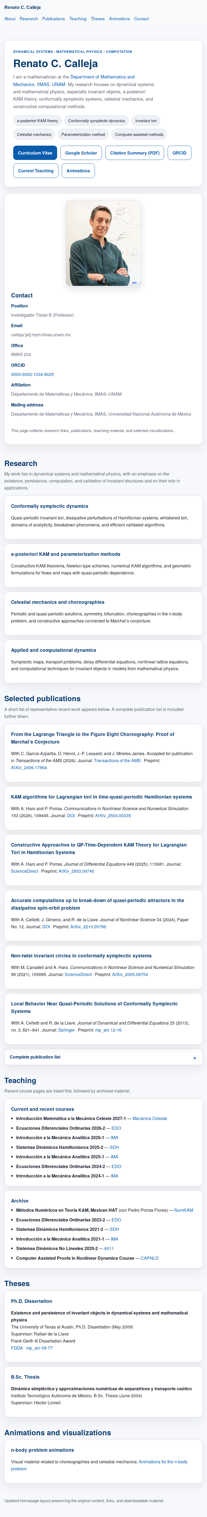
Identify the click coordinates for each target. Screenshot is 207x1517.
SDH (114, 1147)
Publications (53, 18)
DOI (71, 815)
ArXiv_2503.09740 (76, 871)
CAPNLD (150, 1258)
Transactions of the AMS (117, 760)
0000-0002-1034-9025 (32, 374)
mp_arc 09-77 (39, 1348)
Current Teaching (36, 170)
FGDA (17, 1348)
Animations (119, 18)
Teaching (78, 18)
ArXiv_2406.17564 (29, 767)
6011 (109, 1248)
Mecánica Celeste (150, 1118)
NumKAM (183, 1210)
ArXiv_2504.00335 (113, 815)
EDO (116, 1128)
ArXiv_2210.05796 (88, 926)
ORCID (179, 153)
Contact (141, 18)
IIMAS (43, 84)
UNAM (58, 84)
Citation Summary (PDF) (135, 153)
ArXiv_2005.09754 (130, 974)
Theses (98, 18)
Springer (66, 1030)
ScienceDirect (24, 871)
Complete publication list (35, 1057)
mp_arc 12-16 (108, 1030)
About (9, 18)
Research (29, 18)
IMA (114, 1137)
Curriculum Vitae (35, 153)
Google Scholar (81, 153)
